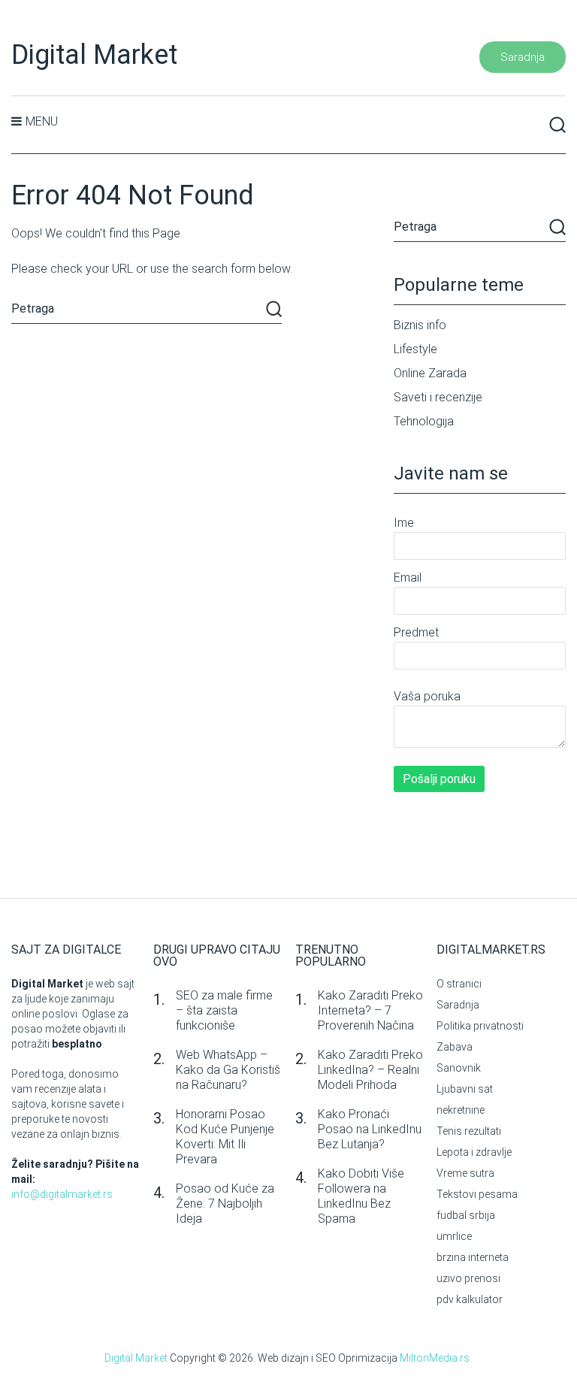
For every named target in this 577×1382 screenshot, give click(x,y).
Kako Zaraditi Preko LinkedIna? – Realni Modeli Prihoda (370, 1070)
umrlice (454, 1236)
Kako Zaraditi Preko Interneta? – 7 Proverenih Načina (370, 1010)
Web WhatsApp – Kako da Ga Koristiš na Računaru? (228, 1070)
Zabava (455, 1047)
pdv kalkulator (470, 1299)
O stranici (459, 984)
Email (407, 577)
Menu (42, 121)
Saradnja (522, 57)
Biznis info (420, 325)
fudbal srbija (466, 1215)
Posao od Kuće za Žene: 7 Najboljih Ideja (225, 1203)
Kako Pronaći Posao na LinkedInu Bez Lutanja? (369, 1129)
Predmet (416, 632)
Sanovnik (459, 1068)
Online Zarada (430, 373)
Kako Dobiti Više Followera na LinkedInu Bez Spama (361, 1196)
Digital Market (94, 54)
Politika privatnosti (480, 1026)
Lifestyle (415, 349)
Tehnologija (424, 421)
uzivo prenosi (468, 1278)
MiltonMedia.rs (435, 1358)
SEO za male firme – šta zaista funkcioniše (224, 1010)
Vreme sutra (465, 1173)
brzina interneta (473, 1257)
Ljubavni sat (465, 1089)
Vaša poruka (427, 696)
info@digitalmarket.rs (62, 1194)
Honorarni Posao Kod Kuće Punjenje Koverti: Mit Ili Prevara (225, 1136)
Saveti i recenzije (438, 397)
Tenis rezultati (469, 1131)
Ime (404, 523)
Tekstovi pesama (477, 1194)
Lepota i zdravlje (474, 1152)
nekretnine (461, 1110)
